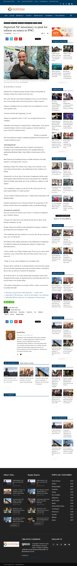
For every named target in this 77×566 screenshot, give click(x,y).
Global (53, 395)
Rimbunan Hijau (20, 314)
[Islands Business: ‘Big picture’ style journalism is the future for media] (57, 250)
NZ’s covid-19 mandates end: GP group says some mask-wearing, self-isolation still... (57, 144)
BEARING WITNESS (59, 159)
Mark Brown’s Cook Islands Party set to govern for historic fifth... (68, 350)
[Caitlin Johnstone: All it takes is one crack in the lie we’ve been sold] (11, 371)
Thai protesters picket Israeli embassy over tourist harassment (67, 304)
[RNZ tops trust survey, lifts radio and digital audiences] (31, 519)
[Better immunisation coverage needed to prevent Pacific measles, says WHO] (68, 96)
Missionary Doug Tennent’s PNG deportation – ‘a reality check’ (24, 292)
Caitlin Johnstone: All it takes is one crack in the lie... (56, 331)
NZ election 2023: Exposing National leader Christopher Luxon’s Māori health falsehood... (68, 124)
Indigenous (55, 498)
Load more (62, 82)
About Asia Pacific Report (27, 1)
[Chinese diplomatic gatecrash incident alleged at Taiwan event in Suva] (68, 392)
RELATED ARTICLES (11, 363)
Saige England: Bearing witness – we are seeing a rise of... (68, 189)
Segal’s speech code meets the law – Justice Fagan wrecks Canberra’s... (68, 288)
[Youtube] (71, 4)
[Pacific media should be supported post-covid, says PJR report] (68, 135)
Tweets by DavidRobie (62, 219)
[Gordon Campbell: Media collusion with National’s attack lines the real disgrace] (68, 373)
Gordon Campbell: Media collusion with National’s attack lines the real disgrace (68, 381)
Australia (6, 375)
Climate (53, 51)
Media (54, 503)
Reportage (19, 15)
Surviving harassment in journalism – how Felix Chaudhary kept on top (67, 259)
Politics (35, 23)
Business (54, 283)
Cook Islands (66, 345)
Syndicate (55, 489)
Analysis (11, 15)
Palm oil (6, 314)
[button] (71, 15)
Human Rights (7, 23)
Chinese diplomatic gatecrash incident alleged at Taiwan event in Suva (68, 400)
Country (28, 15)
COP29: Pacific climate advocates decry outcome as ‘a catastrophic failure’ (56, 57)
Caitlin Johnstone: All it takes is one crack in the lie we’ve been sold (10, 380)
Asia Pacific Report (40, 544)
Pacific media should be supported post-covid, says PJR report (67, 144)
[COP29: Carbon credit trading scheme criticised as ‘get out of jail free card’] (68, 48)
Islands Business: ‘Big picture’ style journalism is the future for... (56, 258)
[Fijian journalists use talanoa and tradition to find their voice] (57, 232)
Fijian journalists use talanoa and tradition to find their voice (56, 240)
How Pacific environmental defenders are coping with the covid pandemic (67, 75)
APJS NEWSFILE (58, 225)
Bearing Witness (67, 201)
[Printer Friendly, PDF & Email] (9, 302)
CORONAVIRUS (57, 89)
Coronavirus (54, 99)
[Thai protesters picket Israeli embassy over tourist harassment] (68, 296)
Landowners (29, 312)
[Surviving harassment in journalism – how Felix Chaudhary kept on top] (68, 250)
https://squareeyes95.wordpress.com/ (25, 335)
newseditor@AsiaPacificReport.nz (32, 557)
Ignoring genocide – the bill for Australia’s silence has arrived (56, 189)
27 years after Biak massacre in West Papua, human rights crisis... (56, 205)
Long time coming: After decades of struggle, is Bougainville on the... (57, 351)
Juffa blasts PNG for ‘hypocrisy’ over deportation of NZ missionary (25, 297)
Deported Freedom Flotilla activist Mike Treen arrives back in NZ (56, 400)
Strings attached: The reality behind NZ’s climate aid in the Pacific (56, 74)
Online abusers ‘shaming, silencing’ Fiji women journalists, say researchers (68, 241)
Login (18, 1)
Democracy (55, 512)
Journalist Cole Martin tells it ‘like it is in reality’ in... (56, 172)
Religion (39, 23)
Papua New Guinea (28, 23)
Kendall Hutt (8, 33)
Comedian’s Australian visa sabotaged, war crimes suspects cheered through (26, 380)
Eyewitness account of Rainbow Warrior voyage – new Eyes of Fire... (68, 206)
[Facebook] (60, 4)
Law (35, 312)
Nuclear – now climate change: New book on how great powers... (67, 173)
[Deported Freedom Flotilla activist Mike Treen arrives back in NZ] (57, 392)
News (6, 15)
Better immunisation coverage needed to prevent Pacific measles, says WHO (68, 105)
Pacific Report (14, 23)
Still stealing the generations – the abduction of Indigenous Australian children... (56, 382)
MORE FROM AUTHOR (26, 363)
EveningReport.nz (44, 1)
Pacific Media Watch (15, 310)
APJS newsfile (55, 235)
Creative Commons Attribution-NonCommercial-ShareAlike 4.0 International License (35, 549)
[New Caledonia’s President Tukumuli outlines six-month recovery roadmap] (57, 280)
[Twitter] (69, 4)
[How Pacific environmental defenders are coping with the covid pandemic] (68, 66)
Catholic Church (13, 312)
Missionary (40, 312)
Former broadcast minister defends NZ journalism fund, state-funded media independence (56, 125)
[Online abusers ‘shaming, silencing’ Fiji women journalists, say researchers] (68, 232)
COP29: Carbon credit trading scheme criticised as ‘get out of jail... (68, 56)
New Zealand (20, 23)
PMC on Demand (59, 15)
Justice (54, 520)
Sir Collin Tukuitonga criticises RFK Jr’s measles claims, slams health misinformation (56, 106)
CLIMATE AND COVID (59, 41)
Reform (12, 314)
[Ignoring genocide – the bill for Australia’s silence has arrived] (57, 182)
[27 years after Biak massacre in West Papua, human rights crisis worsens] (57, 198)
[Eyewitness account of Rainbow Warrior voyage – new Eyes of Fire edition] (68, 198)
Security (54, 514)
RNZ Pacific (55, 500)
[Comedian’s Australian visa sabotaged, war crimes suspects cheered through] (26, 371)
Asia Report (22, 375)
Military (54, 517)
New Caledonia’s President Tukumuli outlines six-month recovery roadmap (57, 288)
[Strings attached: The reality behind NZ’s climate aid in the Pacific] (57, 66)
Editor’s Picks (38, 15)
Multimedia (48, 15)
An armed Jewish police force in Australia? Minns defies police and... (56, 304)
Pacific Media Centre (53, 1)
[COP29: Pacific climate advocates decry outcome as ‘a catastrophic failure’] (57, 48)
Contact (36, 1)
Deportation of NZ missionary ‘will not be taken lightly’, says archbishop (27, 295)
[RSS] (66, 4)
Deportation (22, 312)
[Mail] (63, 4)
